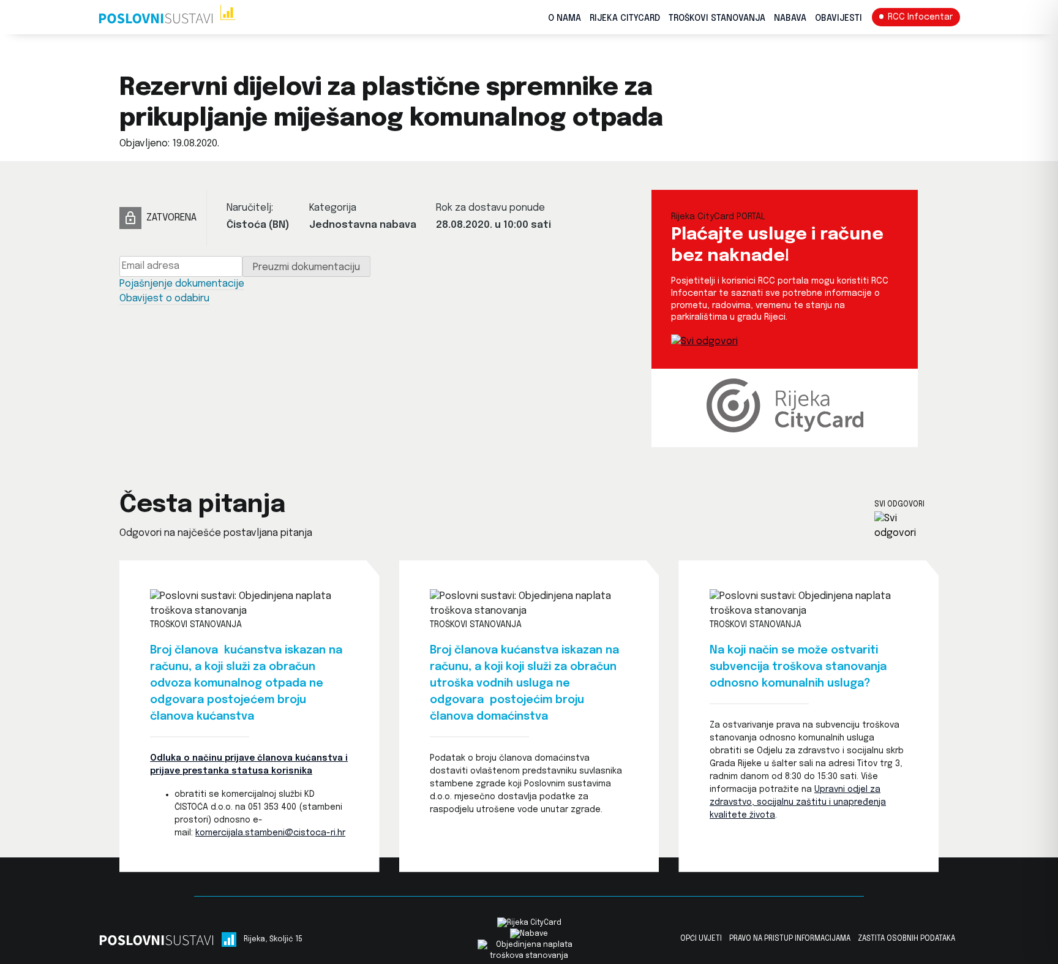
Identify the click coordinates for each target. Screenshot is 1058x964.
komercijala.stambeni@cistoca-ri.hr (270, 833)
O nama (564, 18)
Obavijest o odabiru (164, 298)
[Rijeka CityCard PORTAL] (704, 341)
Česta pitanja (202, 505)
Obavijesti (838, 18)
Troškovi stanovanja (717, 18)
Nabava (790, 18)
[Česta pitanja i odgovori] (906, 526)
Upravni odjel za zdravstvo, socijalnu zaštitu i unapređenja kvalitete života (798, 802)
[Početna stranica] (167, 17)
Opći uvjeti (701, 939)
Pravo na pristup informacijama (789, 939)
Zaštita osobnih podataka (906, 939)
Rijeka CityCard (625, 18)
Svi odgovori (899, 504)
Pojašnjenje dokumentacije (181, 284)
